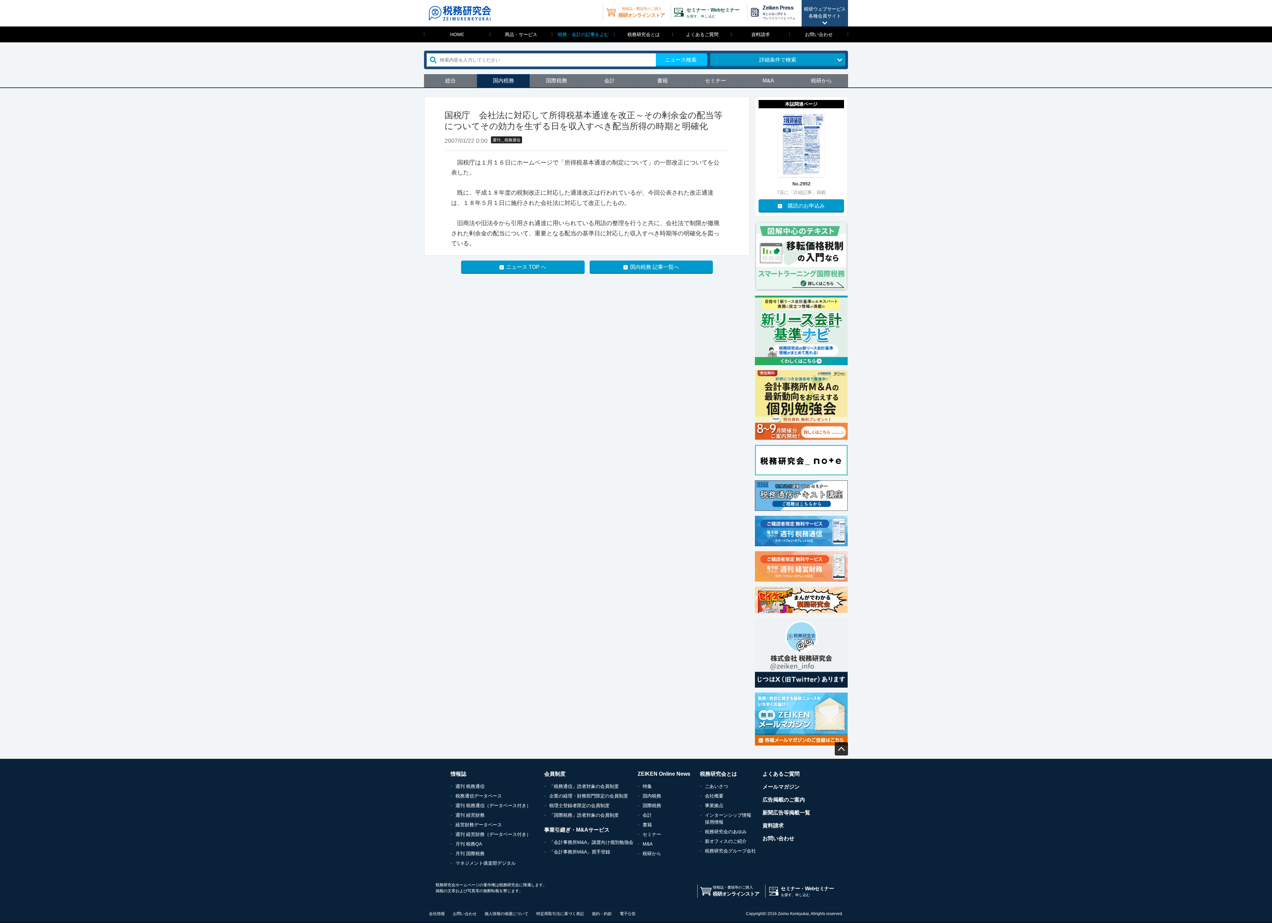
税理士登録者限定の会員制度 (579, 805)
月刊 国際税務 (470, 853)
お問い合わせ (819, 34)
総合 (450, 80)
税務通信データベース (478, 796)
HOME (457, 34)
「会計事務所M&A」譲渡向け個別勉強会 (591, 842)
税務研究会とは (643, 34)
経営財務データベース (478, 824)
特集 (647, 786)
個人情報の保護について (506, 913)
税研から (821, 80)
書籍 (662, 80)
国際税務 (556, 80)
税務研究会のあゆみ (726, 831)
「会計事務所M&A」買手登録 (579, 851)
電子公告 (628, 913)
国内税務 (503, 80)
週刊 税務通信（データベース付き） (493, 805)
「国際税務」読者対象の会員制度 (584, 815)
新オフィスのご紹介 (726, 841)
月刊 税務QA (468, 844)
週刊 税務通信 (470, 786)
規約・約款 (602, 913)
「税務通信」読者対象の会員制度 (584, 786)
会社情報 (437, 913)
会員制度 (554, 774)
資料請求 (760, 34)
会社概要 (714, 796)
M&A (768, 80)
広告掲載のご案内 (784, 799)
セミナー (715, 80)
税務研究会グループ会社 (730, 850)
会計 (609, 80)
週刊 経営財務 (470, 815)
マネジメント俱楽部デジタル (485, 863)
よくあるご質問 (702, 34)
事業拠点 (714, 805)
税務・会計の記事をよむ (583, 34)
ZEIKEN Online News (664, 774)
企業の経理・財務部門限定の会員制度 (588, 796)
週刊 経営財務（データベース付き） (493, 834)
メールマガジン (781, 787)
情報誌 (458, 774)
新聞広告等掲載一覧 (786, 812)
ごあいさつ (716, 786)
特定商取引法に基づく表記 (560, 913)
